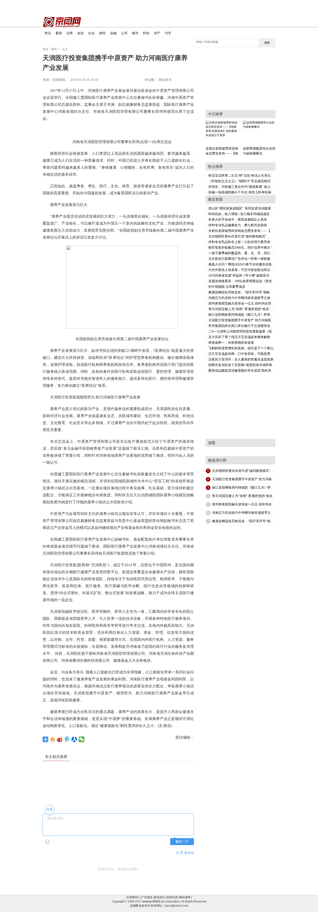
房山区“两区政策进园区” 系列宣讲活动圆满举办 (242, 208)
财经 (102, 33)
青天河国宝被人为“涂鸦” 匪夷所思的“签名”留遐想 (244, 309)
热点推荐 (215, 166)
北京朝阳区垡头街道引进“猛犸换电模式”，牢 (244, 471)
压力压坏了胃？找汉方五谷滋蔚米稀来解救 (239, 337)
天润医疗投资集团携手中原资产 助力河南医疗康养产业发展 (251, 320)
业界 (69, 33)
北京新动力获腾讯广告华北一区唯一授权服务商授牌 (245, 259)
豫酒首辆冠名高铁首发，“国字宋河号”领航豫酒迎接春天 (248, 292)
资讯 (47, 33)
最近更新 (215, 199)
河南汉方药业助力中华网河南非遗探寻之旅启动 (242, 298)
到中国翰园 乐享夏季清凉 (226, 286)
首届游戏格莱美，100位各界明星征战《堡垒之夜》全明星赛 (251, 281)
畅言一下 (182, 841)
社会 (91, 33)
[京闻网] (62, 22)
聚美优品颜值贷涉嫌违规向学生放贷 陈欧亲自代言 (244, 370)
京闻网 (134, 905)
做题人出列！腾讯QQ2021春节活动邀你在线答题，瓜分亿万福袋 (254, 264)
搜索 (267, 42)
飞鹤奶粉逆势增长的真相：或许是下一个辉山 (241, 348)
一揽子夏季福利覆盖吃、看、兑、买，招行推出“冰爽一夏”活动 (253, 253)
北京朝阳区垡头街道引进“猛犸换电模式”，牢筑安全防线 (248, 236)
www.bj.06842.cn (153, 901)
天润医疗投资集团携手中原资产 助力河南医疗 (245, 479)
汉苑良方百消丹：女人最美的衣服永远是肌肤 (241, 359)
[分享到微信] (82, 739)
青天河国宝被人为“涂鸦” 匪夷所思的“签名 (242, 496)
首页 (45, 49)
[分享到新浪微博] (60, 739)
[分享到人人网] (74, 739)
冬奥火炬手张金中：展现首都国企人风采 (237, 219)
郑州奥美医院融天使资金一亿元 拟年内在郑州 (245, 504)
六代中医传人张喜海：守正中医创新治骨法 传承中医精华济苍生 (254, 270)
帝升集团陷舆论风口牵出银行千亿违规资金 (239, 326)
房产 (157, 33)
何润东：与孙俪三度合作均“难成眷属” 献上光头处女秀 (247, 187)
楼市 (135, 33)
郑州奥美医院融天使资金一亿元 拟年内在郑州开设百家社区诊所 (254, 303)
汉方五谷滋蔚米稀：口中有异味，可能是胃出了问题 (245, 354)
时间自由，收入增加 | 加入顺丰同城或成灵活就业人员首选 (250, 214)
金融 (113, 33)
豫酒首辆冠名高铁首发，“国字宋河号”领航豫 (244, 521)
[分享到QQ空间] (53, 739)
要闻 (58, 33)
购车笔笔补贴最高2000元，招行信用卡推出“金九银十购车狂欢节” (255, 247)
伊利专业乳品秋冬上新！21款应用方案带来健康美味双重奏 (250, 242)
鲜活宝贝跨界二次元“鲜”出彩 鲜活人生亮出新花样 (244, 175)
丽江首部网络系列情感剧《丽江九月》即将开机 (242, 314)
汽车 (168, 33)
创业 (80, 33)
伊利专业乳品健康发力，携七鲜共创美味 (237, 225)
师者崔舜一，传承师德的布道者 (231, 342)
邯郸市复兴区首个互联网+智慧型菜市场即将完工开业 (246, 365)
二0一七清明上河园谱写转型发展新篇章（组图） (243, 331)
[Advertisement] (165, 778)
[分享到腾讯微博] (67, 739)
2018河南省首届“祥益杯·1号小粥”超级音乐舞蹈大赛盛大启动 (251, 275)
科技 (146, 33)
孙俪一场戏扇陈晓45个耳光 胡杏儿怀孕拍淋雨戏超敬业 (248, 192)
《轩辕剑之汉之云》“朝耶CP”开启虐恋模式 (239, 181)
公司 (124, 33)
